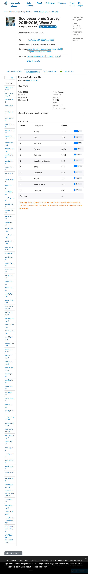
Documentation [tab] (50, 71)
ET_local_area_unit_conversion (9, 493)
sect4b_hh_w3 (32, 80)
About (39, 3)
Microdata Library (15, 4)
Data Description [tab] (33, 72)
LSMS (28, 12)
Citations (62, 3)
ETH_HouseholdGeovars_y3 (9, 520)
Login (80, 6)
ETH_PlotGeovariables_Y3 (9, 528)
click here (43, 567)
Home (6, 12)
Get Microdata (49, 27)
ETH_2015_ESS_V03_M (39, 12)
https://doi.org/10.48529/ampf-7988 (40, 40)
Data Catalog (30, 4)
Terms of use (71, 4)
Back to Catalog (14, 553)
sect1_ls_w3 (9, 253)
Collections (50, 3)
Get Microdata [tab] (68, 71)
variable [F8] (53, 12)
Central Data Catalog (17, 12)
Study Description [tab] (14, 71)
